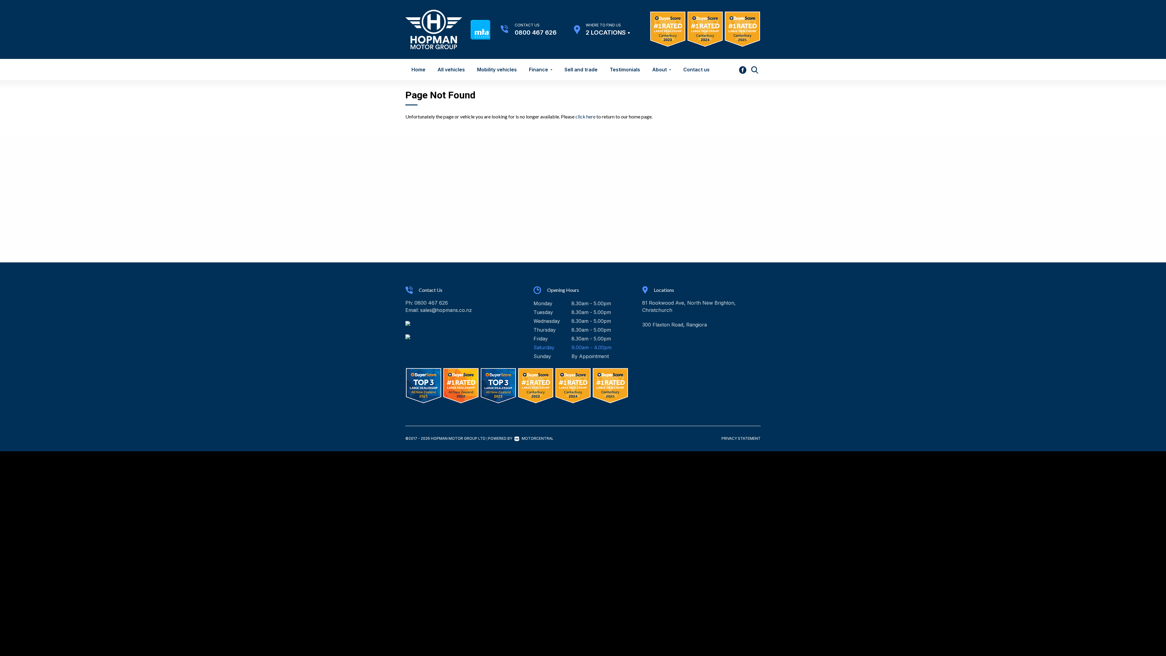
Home (418, 70)
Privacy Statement (741, 438)
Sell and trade (581, 70)
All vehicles (451, 70)
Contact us (696, 70)
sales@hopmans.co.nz (446, 310)
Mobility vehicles (497, 70)
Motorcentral (538, 438)
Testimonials (625, 70)
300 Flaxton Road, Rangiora (674, 325)
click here (585, 116)
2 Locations (606, 32)
